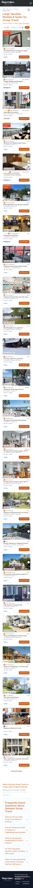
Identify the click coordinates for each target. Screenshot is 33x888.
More (27, 27)
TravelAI (17, 879)
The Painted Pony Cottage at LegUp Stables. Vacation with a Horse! (15, 51)
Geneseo (10, 54)
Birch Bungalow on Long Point (13, 328)
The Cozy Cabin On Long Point (13, 358)
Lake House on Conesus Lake (13, 605)
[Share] (28, 10)
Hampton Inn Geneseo (11, 235)
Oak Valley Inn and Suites (12, 174)
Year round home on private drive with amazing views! (16, 759)
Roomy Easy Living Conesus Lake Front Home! (16, 574)
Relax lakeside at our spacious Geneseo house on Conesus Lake (16, 205)
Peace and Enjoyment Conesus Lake (15, 636)
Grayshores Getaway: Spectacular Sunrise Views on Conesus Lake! (15, 421)
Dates (5, 27)
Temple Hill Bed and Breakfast (13, 81)
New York (6, 54)
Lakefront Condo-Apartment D (14, 389)
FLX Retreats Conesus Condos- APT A (16, 451)
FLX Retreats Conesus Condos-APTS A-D (16, 482)
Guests (20, 27)
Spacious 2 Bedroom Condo (12, 728)
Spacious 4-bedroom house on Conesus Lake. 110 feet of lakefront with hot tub (16, 513)
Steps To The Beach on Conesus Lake (16, 666)
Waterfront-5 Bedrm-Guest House (15, 143)
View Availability (24, 56)
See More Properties (16, 771)
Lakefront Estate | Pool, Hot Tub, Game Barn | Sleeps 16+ (16, 297)
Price (12, 27)
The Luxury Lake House (11, 697)
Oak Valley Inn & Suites (11, 112)
